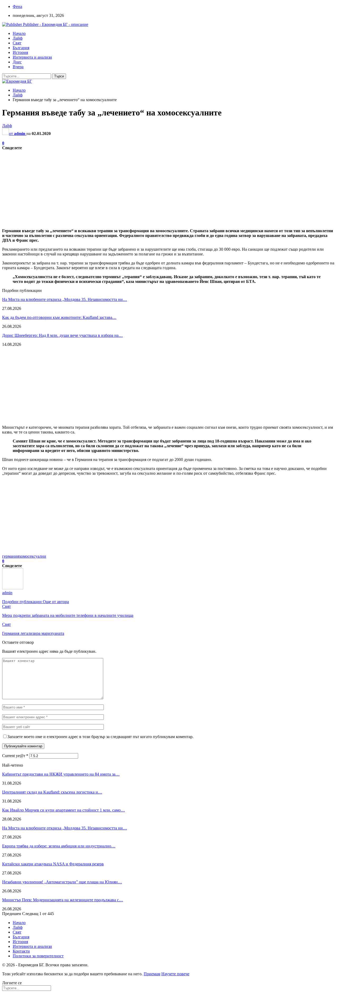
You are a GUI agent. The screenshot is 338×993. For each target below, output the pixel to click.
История (20, 52)
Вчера (18, 66)
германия (10, 556)
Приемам (152, 974)
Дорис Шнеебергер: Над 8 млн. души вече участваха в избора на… (62, 335)
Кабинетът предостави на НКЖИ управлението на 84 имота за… (61, 774)
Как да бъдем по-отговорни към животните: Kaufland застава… (59, 317)
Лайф (17, 38)
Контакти (21, 951)
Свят (17, 43)
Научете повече (175, 974)
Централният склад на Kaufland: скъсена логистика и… (52, 792)
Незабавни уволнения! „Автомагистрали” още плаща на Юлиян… (62, 882)
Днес (17, 62)
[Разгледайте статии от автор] (12, 588)
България (21, 47)
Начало (19, 33)
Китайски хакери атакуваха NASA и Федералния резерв (53, 864)
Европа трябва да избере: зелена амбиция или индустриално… (58, 846)
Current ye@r (15, 755)
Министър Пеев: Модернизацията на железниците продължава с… (62, 900)
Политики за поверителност (38, 956)
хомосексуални (32, 556)
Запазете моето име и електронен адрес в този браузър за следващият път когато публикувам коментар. (100, 736)
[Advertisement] (160, 187)
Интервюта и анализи (32, 57)
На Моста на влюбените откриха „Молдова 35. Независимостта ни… (64, 299)
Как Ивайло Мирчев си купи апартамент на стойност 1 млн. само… (63, 810)
